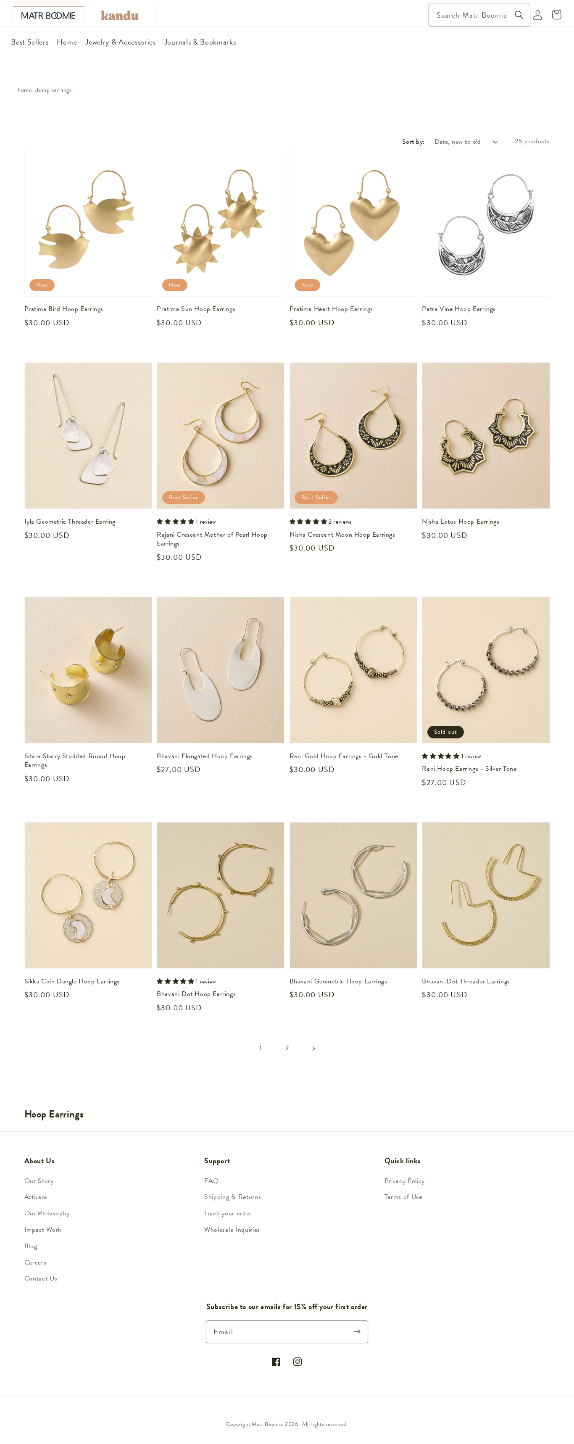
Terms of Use (403, 1197)
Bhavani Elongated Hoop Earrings (205, 756)
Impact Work (43, 1230)
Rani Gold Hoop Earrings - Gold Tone (344, 756)
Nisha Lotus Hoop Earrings (460, 522)
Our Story (39, 1181)
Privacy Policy (404, 1181)
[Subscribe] (357, 1331)
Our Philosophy (47, 1213)
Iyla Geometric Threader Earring (70, 522)
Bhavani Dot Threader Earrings (466, 981)
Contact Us (41, 1278)
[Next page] (313, 1048)
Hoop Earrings (54, 90)
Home (25, 90)
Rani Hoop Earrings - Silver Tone (469, 769)
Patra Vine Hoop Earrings (458, 309)
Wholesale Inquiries (232, 1230)
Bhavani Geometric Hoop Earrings (338, 981)
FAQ (211, 1181)
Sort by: (413, 142)
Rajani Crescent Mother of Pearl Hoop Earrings (212, 539)
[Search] (519, 15)
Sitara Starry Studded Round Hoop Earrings (75, 761)
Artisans (36, 1197)
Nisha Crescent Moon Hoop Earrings (342, 535)
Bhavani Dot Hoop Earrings (196, 994)
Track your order (228, 1213)
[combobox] (479, 15)
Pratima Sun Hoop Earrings (196, 309)
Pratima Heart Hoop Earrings (331, 309)
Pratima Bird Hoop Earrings (64, 309)
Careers (35, 1262)
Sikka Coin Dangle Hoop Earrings (72, 981)
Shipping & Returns (232, 1197)
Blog (30, 1246)
